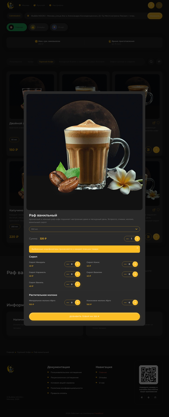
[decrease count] (127, 238)
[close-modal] (146, 90)
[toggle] (137, 229)
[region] (84, 282)
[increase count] (137, 238)
